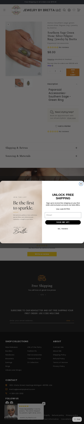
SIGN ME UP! (62, 222)
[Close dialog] (81, 184)
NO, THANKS (63, 228)
